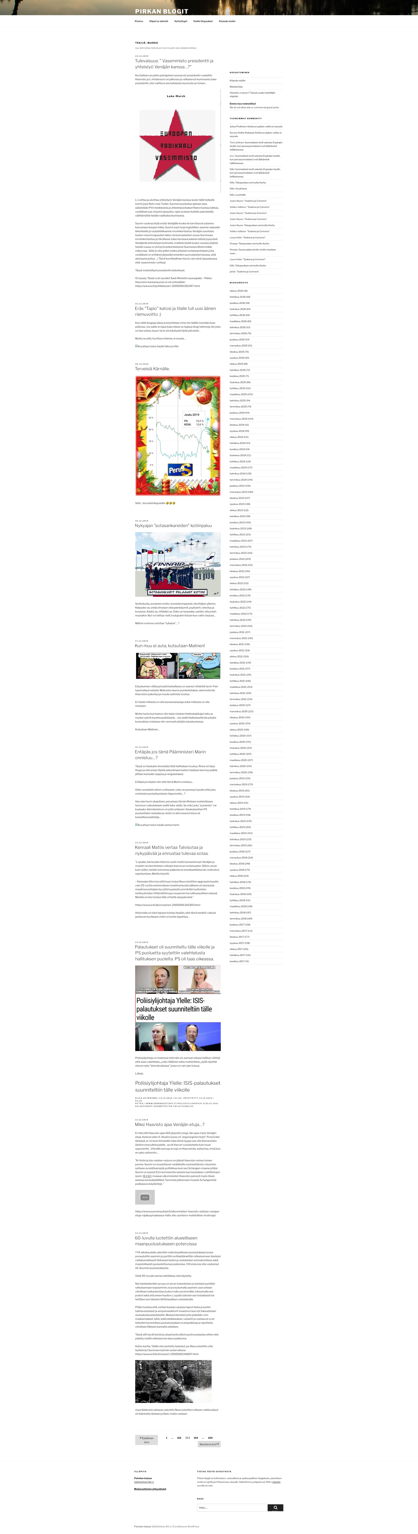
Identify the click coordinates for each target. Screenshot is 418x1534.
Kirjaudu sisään (227, 21)
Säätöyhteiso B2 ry (161, 1526)
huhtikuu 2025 (237, 388)
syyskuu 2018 (237, 869)
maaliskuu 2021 (238, 686)
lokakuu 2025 (237, 351)
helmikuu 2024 (238, 473)
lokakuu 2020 (237, 717)
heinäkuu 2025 (238, 370)
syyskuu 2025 (237, 357)
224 (210, 1437)
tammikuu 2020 (238, 772)
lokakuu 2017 (237, 936)
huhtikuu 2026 (237, 315)
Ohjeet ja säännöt (158, 21)
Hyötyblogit (180, 21)
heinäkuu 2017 (237, 955)
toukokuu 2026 (238, 309)
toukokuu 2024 (238, 455)
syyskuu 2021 (237, 650)
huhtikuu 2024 (237, 461)
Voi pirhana (241, 188)
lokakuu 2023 (237, 498)
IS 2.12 (147, 1176)
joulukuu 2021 (237, 632)
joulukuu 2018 (237, 851)
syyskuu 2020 (237, 723)
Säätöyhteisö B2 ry (144, 1482)
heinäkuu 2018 (237, 882)
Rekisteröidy (236, 86)
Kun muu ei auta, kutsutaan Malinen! (170, 645)
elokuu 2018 (236, 875)
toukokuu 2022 (238, 601)
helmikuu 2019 (237, 839)
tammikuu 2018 (238, 918)
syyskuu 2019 (237, 796)
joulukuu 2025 (237, 339)
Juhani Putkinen (238, 126)
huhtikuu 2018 (237, 900)
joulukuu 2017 (237, 924)
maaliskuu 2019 (238, 833)
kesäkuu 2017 (237, 961)
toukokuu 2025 (238, 382)
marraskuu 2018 (238, 857)
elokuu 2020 (236, 729)
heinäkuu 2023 (238, 516)
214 (196, 1437)
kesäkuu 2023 (237, 522)
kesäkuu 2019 (237, 814)
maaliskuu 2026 (238, 321)
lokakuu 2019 (237, 790)
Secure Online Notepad (242, 132)
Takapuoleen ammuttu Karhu (250, 182)
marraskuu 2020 (239, 711)
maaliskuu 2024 (238, 467)
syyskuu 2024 (237, 431)
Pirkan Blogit (162, 11)
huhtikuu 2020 (237, 753)
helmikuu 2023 (238, 546)
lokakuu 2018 (237, 863)
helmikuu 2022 (237, 619)
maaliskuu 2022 (238, 613)
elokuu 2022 (236, 583)
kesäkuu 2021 (237, 668)
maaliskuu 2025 (238, 394)
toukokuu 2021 (238, 674)
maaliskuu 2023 (238, 540)
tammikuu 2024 (238, 479)
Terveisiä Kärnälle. (152, 368)
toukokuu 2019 (238, 821)
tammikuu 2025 (238, 406)
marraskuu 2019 (238, 784)
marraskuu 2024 (238, 418)
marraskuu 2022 (238, 565)
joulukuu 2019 (237, 778)
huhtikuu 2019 (237, 827)
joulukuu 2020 (237, 705)
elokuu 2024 (236, 437)
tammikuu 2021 (238, 699)
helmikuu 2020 (238, 766)
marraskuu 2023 (238, 492)
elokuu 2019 (236, 802)
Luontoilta (240, 194)
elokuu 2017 (236, 949)
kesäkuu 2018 (237, 888)
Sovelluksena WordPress (186, 1526)
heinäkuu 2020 (238, 735)
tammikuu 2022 (238, 626)
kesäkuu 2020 (237, 741)
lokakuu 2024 (237, 424)
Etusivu (139, 21)
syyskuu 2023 (237, 504)
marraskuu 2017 (238, 930)
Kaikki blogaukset (203, 21)
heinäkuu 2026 (238, 296)
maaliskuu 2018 (238, 906)
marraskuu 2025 (238, 345)
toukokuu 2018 (238, 894)
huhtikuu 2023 (237, 534)
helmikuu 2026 (238, 327)
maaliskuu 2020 (238, 760)
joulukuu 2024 (237, 412)
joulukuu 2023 (237, 485)
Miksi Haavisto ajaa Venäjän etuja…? (170, 1124)
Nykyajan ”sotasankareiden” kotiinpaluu (173, 525)
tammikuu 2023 (238, 552)
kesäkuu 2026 (237, 303)
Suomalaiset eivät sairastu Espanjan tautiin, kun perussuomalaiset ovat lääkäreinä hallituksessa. (256, 146)
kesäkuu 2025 (237, 376)
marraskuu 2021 (238, 638)
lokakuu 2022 (237, 571)
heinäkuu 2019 (237, 808)
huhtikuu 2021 (237, 680)
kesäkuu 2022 (237, 595)
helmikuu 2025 (238, 400)
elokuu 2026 (236, 290)
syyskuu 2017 (237, 943)
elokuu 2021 (236, 656)
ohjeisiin (276, 1482)
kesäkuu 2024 (237, 449)
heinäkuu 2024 (238, 443)
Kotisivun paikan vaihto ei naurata (264, 126)
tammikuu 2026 (238, 333)
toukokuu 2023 (238, 528)
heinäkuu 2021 (237, 662)
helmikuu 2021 (237, 693)
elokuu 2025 (236, 363)
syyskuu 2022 (237, 577)
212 (179, 1437)
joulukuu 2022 (237, 559)
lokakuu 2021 (237, 644)
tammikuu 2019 (238, 845)
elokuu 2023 (236, 510)
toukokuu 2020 (238, 747)
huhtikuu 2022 (237, 607)
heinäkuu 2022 (237, 589)
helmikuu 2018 (237, 912)
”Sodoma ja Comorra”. (255, 200)
